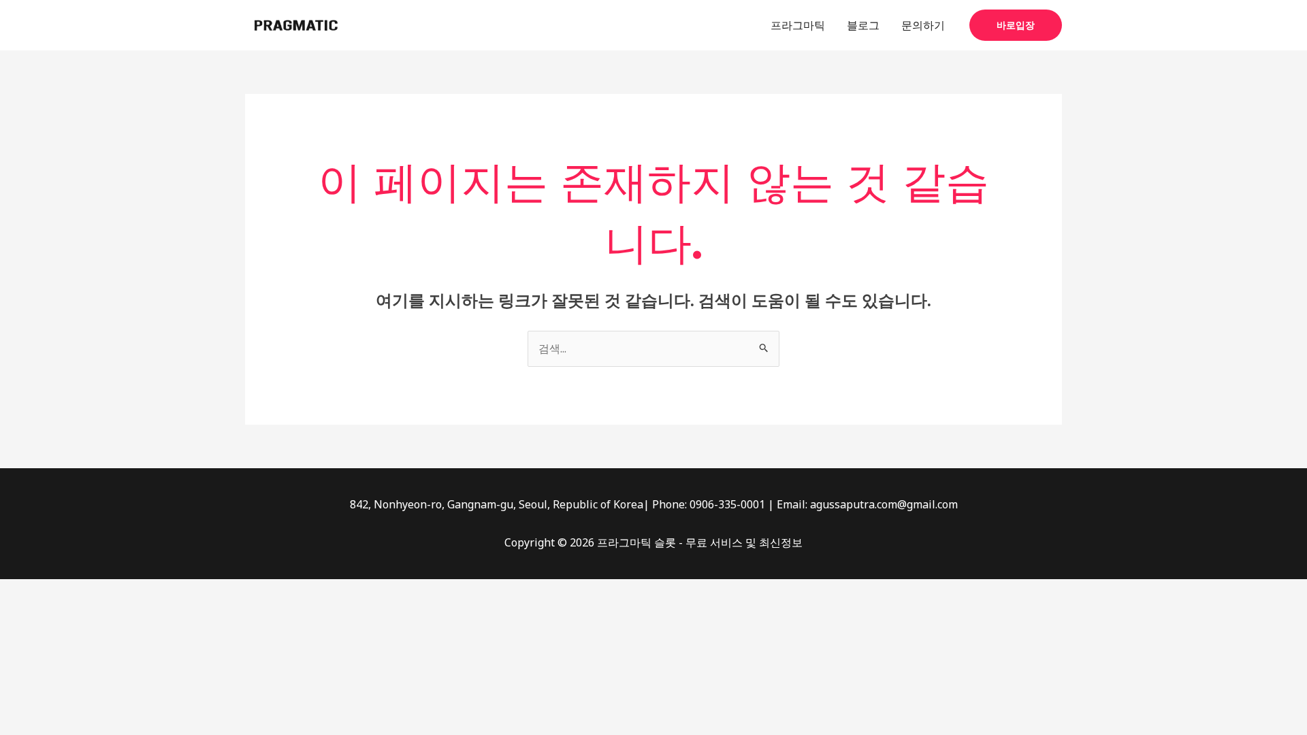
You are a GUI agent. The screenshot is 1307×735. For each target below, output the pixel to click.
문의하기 (923, 25)
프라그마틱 (798, 25)
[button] (1015, 25)
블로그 (863, 25)
